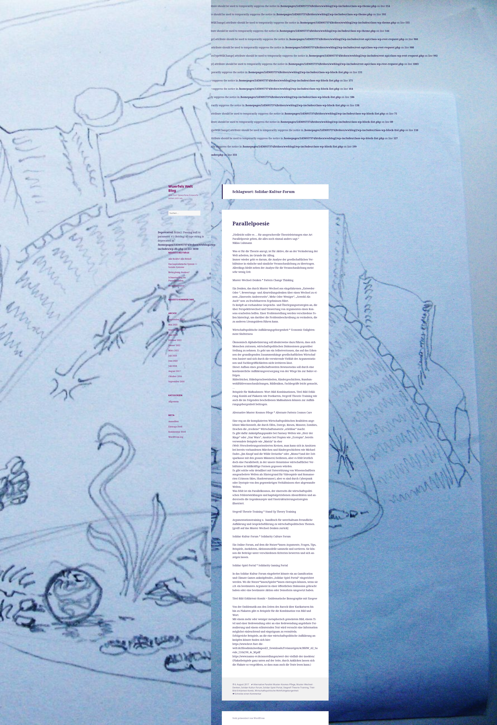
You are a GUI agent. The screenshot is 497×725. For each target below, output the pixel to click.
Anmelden (173, 421)
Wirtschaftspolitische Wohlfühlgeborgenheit (276, 690)
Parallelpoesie (250, 223)
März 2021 (173, 350)
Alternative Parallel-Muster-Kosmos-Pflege (274, 684)
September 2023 (176, 319)
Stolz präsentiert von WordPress (248, 718)
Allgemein (173, 401)
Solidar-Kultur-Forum (251, 687)
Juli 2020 (172, 355)
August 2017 (174, 371)
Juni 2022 (173, 335)
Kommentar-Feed (177, 431)
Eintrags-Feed (175, 426)
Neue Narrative (176, 285)
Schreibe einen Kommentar (248, 693)
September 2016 (176, 381)
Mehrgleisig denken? (178, 272)
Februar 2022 (175, 340)
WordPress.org (175, 437)
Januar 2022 (174, 345)
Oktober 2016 (175, 376)
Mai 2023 (172, 324)
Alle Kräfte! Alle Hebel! (180, 258)
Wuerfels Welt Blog (180, 188)
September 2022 (176, 329)
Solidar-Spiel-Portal (272, 687)
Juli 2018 (172, 366)
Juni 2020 (173, 360)
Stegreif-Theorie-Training (296, 687)
